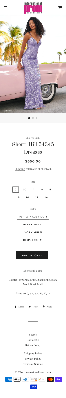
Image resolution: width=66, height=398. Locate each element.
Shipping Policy (33, 353)
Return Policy (33, 345)
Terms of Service (33, 364)
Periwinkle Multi (33, 216)
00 (25, 189)
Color (33, 209)
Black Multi (33, 224)
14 (46, 197)
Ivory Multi (32, 232)
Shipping (20, 168)
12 (37, 197)
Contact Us (33, 340)
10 (27, 197)
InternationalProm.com (37, 372)
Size (33, 181)
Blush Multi (33, 240)
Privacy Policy (33, 358)
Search (33, 334)
